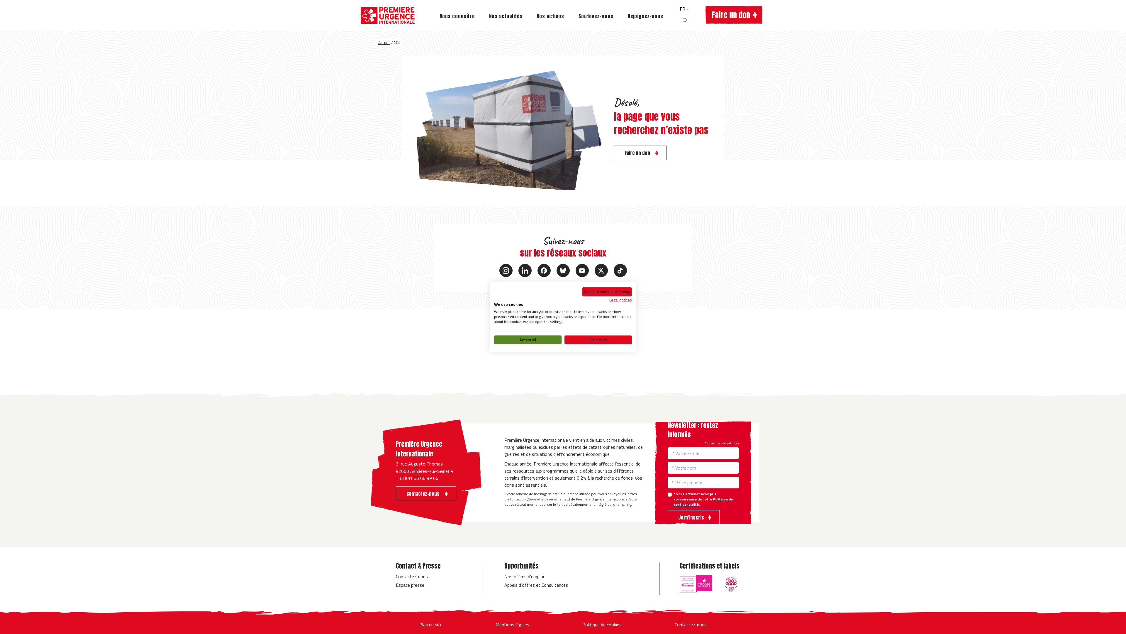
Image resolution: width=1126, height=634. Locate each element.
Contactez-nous (412, 576)
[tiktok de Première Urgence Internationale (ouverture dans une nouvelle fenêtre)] (620, 270)
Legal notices (620, 299)
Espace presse (410, 585)
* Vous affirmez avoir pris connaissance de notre (703, 499)
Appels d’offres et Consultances (536, 585)
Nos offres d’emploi (524, 576)
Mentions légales (512, 624)
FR (683, 8)
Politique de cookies (602, 624)
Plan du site (430, 624)
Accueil (384, 42)
